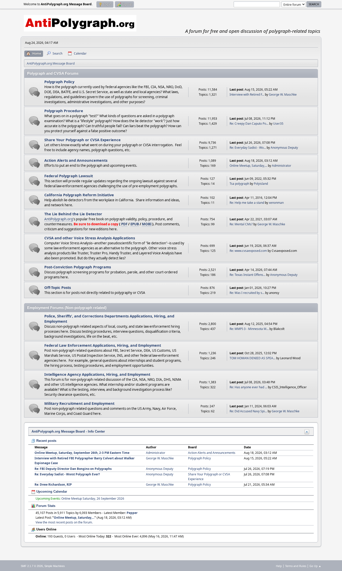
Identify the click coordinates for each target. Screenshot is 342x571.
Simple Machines (54, 565)
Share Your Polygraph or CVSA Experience (82, 139)
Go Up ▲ (315, 566)
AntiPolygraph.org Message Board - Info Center (68, 431)
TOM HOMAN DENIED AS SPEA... (252, 358)
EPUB (134, 224)
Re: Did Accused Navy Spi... (248, 411)
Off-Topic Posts (57, 287)
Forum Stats (45, 506)
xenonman (276, 203)
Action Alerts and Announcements (75, 160)
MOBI (146, 224)
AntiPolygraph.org (58, 219)
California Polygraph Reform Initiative (79, 194)
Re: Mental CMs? (241, 224)
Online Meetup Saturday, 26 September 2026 (92, 498)
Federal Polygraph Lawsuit (68, 175)
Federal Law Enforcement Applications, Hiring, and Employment (102, 345)
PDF (124, 224)
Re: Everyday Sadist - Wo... (248, 147)
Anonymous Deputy (284, 147)
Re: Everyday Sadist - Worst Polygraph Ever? (67, 474)
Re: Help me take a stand (247, 203)
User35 (278, 123)
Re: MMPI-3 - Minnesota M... (249, 329)
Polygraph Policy (59, 81)
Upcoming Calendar (51, 491)
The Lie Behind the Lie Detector (73, 213)
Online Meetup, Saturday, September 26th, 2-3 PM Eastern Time (82, 453)
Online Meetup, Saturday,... (248, 165)
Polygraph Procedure (63, 110)
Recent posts (45, 441)
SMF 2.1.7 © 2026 (32, 565)
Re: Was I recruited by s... (247, 293)
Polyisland (261, 183)
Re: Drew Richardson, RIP (53, 484)
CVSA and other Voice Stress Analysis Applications (89, 237)
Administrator (281, 165)
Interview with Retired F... (247, 94)
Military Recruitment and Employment (79, 403)
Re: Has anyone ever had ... (248, 387)
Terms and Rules (295, 566)
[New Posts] (34, 92)
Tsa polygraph (239, 183)
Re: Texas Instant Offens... (247, 275)
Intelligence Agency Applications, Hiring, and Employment (97, 374)
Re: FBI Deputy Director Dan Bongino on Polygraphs (73, 469)
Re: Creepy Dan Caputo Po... (249, 123)
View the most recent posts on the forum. (64, 522)
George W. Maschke (283, 94)
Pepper (132, 513)
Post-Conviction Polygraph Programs (77, 266)
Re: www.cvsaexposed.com (248, 251)
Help (279, 566)
